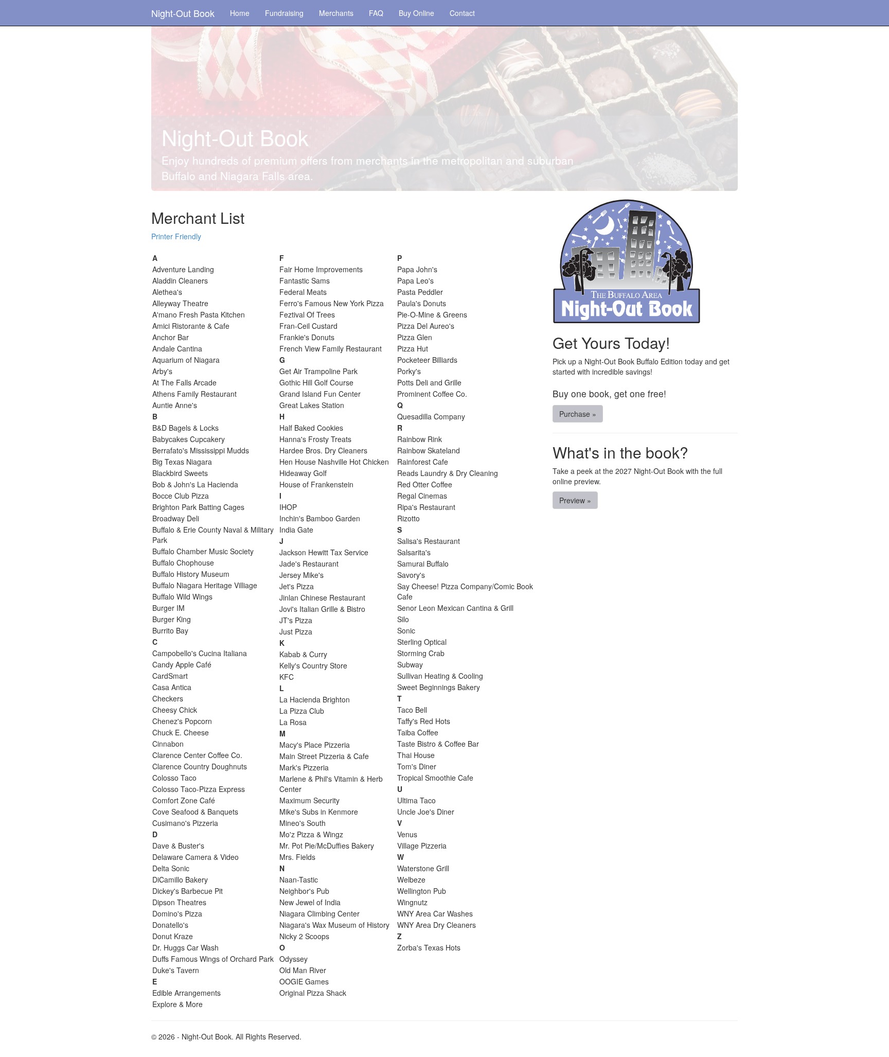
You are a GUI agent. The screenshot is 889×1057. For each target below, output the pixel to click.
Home (240, 13)
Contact (462, 13)
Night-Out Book (183, 13)
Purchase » (577, 414)
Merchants (336, 13)
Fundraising (284, 13)
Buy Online (416, 13)
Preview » (575, 500)
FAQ (376, 13)
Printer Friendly (176, 236)
